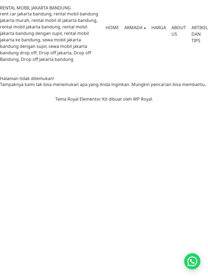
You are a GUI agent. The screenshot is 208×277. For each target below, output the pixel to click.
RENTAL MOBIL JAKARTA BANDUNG (35, 8)
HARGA (158, 28)
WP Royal (142, 99)
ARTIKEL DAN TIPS (199, 34)
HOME (112, 28)
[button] (192, 261)
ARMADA (133, 28)
